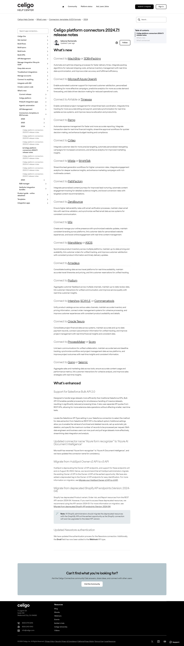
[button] (33, 36)
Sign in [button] (161, 7)
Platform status (86, 6)
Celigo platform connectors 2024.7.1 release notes (30, 150)
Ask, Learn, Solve (102, 6)
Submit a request (144, 7)
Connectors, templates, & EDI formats (65, 20)
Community (72, 6)
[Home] (63, 7)
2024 (85, 20)
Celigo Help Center (26, 20)
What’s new (42, 20)
